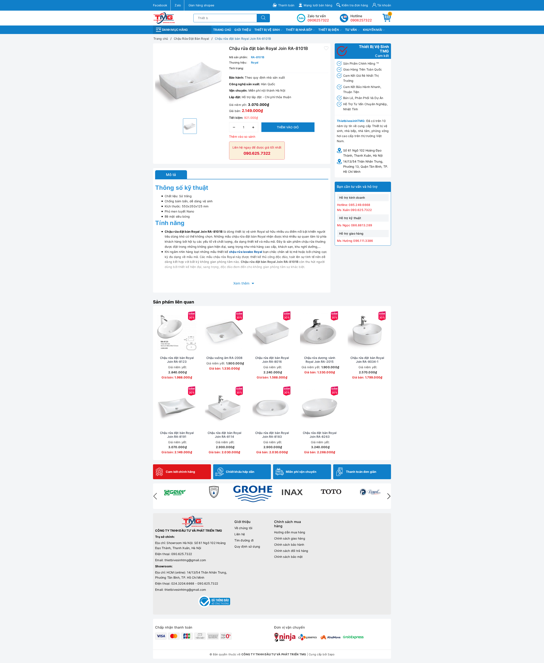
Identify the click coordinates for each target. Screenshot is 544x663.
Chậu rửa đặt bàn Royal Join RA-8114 (224, 434)
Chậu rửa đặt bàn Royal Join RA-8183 (272, 434)
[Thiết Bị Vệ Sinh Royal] (370, 492)
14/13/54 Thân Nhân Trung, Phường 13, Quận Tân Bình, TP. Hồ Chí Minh (365, 166)
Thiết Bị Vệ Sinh (267, 29)
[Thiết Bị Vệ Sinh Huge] (213, 492)
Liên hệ (239, 534)
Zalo (178, 5)
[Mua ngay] (157, 332)
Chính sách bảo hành (289, 544)
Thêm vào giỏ (288, 127)
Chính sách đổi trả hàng (291, 550)
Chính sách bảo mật (288, 556)
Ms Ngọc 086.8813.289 (354, 225)
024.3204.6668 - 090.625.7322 (194, 583)
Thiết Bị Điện (329, 29)
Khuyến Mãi (373, 29)
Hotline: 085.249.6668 (353, 205)
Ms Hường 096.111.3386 (355, 240)
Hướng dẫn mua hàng (289, 532)
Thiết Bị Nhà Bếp (299, 29)
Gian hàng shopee (201, 5)
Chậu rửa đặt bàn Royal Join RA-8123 (177, 359)
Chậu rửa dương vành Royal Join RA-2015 (319, 359)
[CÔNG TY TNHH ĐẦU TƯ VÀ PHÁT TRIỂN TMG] (164, 18)
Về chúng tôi (243, 528)
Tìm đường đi (244, 540)
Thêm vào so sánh (242, 136)
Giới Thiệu (242, 29)
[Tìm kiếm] (263, 18)
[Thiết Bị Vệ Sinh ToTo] (331, 492)
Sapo (331, 654)
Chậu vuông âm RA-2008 (224, 358)
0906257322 (361, 20)
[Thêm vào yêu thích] (326, 48)
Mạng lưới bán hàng (318, 5)
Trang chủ (222, 29)
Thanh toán (286, 5)
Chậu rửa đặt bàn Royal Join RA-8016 (272, 359)
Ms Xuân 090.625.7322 (354, 210)
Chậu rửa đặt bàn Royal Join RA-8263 (319, 434)
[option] (190, 80)
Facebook (160, 5)
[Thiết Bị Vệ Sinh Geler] (174, 492)
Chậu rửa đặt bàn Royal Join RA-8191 (177, 434)
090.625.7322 (181, 554)
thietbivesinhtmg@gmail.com (185, 560)
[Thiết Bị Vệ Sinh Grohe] (252, 494)
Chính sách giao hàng (289, 538)
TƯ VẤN (351, 29)
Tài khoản (383, 5)
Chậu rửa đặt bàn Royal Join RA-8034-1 (367, 359)
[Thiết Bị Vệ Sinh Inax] (292, 492)
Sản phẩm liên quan (173, 302)
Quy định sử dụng (247, 546)
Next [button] (389, 496)
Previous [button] (155, 496)
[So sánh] (197, 332)
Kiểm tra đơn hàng (355, 5)
